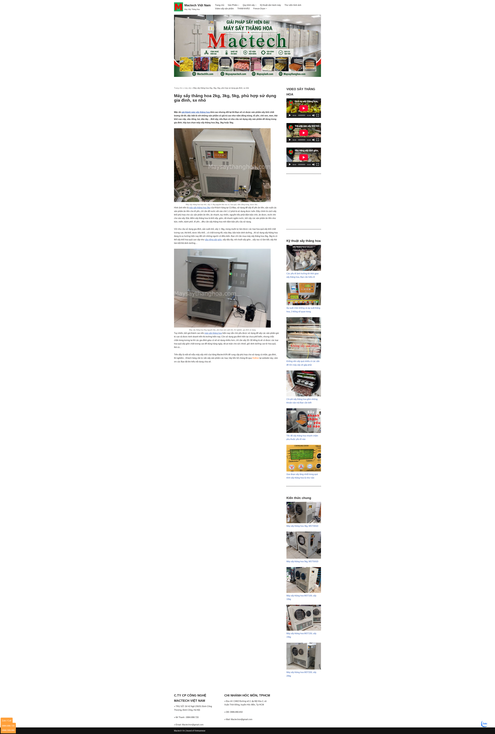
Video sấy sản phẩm (224, 8)
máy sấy (187, 88)
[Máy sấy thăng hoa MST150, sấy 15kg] (303, 630)
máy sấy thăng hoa (213, 333)
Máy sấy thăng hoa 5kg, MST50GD (302, 561)
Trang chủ (219, 5)
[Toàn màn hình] (317, 115)
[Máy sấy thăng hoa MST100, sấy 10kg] (303, 592)
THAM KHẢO (243, 8)
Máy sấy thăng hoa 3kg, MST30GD (302, 526)
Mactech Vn (179, 731)
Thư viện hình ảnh (292, 5)
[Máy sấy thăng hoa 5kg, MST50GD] (303, 558)
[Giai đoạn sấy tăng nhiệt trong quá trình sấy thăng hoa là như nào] (303, 471)
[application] (303, 108)
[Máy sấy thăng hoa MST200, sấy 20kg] (303, 669)
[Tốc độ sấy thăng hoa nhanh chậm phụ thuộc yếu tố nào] (303, 432)
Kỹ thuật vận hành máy (270, 5)
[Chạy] (289, 115)
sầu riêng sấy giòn (213, 240)
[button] (238, 5)
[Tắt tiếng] (313, 115)
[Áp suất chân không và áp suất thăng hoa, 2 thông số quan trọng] (303, 304)
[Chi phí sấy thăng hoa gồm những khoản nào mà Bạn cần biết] (303, 396)
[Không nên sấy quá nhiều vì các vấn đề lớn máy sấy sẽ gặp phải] (303, 358)
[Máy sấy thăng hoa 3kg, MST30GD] (303, 522)
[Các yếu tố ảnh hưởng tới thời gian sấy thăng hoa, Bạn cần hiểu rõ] (303, 270)
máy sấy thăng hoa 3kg (199, 208)
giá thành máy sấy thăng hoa (196, 112)
